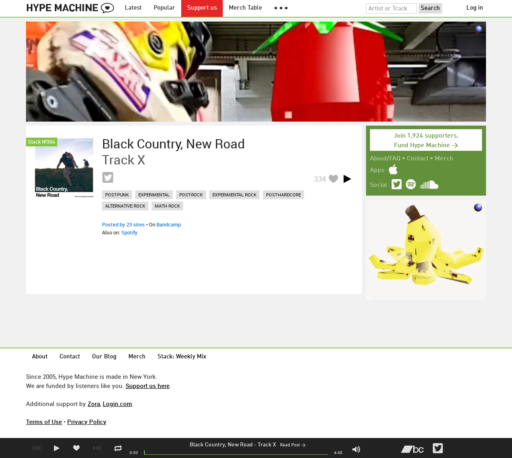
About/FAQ (385, 159)
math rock (167, 206)
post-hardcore (283, 195)
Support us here (148, 386)
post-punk (117, 195)
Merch (444, 159)
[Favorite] (333, 179)
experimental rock (234, 195)
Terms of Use (44, 422)
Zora (94, 404)
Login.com (117, 404)
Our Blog (104, 357)
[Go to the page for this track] (64, 168)
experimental (154, 195)
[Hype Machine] (72, 8)
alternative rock (125, 206)
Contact (417, 159)
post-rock (191, 195)
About (40, 357)
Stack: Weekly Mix (182, 357)
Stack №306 (41, 142)
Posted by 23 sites (123, 224)
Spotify (129, 232)
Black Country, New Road (221, 445)
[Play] (347, 179)
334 (320, 178)
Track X (267, 445)
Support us (202, 8)
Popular (164, 8)
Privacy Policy (86, 422)
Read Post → (293, 445)
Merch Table (245, 8)
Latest (133, 8)
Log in (474, 8)
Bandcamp (168, 224)
